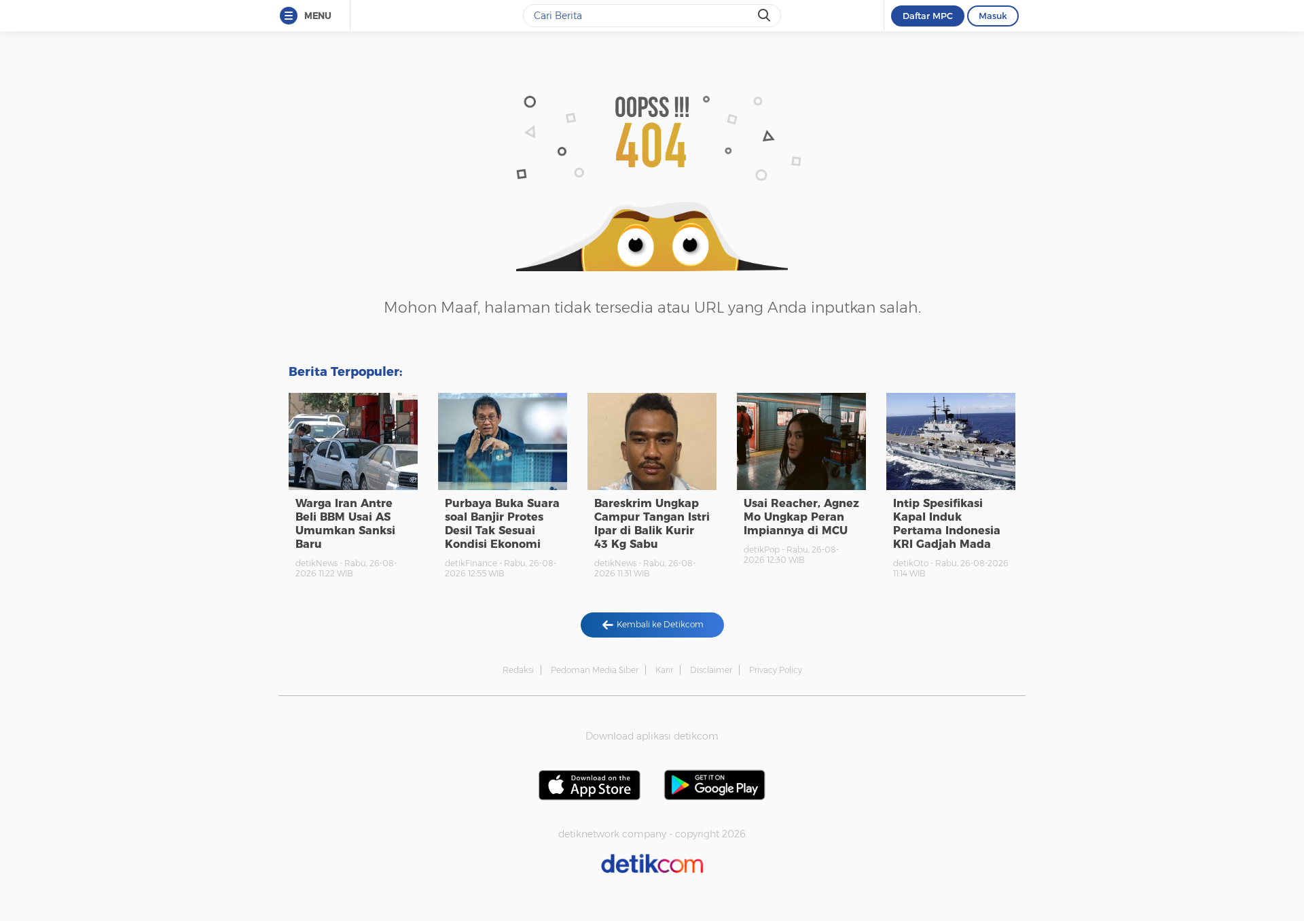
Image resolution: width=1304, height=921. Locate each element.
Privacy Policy (775, 670)
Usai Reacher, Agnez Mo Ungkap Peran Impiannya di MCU (801, 517)
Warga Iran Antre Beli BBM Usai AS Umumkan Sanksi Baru (345, 524)
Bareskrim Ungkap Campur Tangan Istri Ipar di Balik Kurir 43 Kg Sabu (652, 524)
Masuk (993, 15)
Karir (664, 670)
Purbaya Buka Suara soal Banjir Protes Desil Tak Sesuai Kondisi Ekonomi (502, 524)
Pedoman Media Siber (594, 670)
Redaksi (518, 670)
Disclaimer (711, 670)
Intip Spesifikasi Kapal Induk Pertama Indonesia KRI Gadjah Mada (946, 524)
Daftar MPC (928, 15)
